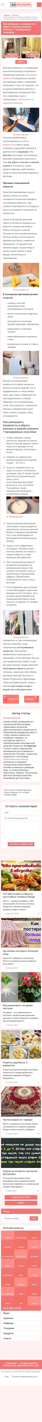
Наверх (21, 1203)
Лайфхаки (8, 1323)
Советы (21, 62)
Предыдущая (12, 699)
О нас (6, 1377)
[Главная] (21, 4)
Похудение (8, 1328)
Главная (6, 15)
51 (38, 1191)
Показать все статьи (20, 1197)
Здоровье (8, 1318)
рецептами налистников (15, 759)
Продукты (8, 1333)
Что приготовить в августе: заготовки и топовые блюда (19, 895)
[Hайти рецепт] (39, 4)
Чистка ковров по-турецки (17, 1119)
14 (38, 1134)
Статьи (15, 15)
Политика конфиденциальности (25, 1377)
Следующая (30, 699)
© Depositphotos (21, 134)
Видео (6, 1313)
